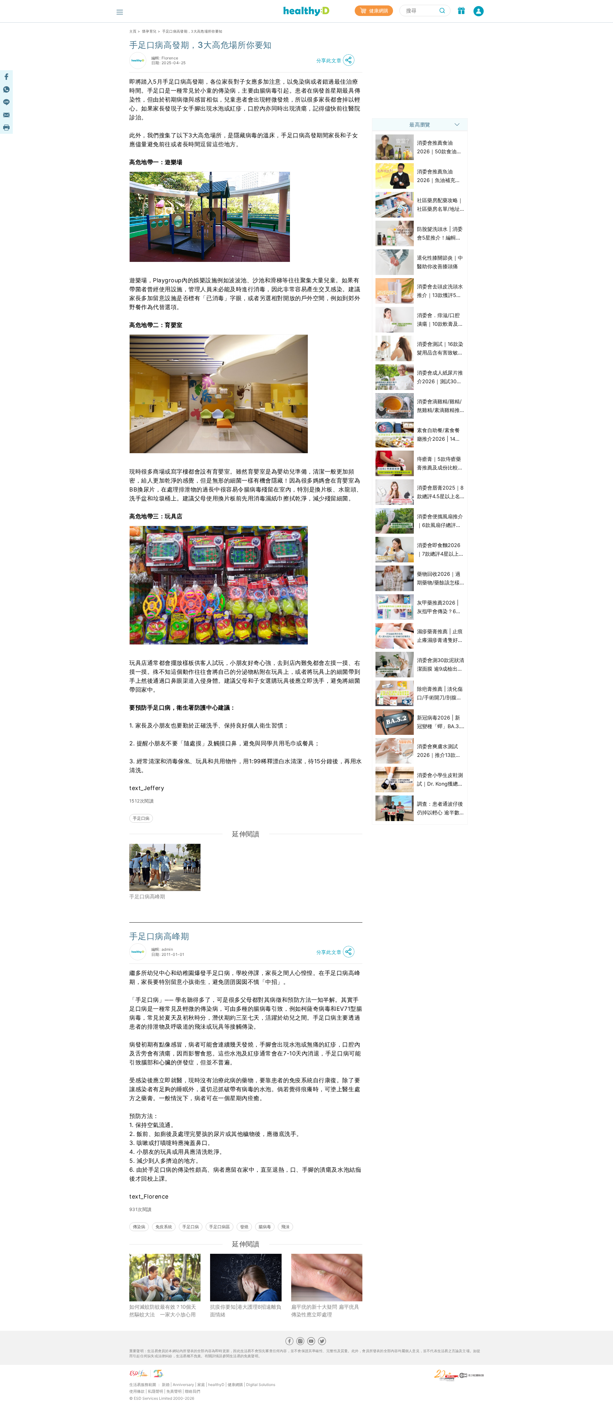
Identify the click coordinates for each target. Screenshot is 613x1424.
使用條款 (137, 1391)
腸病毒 (265, 1226)
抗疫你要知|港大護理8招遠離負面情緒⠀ (245, 1311)
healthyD (216, 1384)
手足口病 (141, 818)
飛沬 (285, 1226)
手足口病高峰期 (147, 896)
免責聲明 (174, 1391)
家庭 (201, 1384)
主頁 (133, 31)
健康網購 (378, 11)
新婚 (166, 1384)
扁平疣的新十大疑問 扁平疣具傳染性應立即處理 (325, 1311)
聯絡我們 (192, 1391)
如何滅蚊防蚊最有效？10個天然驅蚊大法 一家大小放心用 (162, 1311)
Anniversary (183, 1384)
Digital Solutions (260, 1384)
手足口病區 (219, 1226)
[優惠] (461, 11)
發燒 (244, 1226)
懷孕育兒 (149, 31)
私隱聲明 (155, 1391)
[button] (337, 60)
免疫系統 (163, 1226)
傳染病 (139, 1226)
